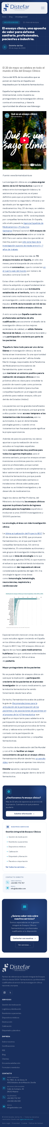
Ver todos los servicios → (16, 867)
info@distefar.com (14, 1107)
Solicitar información (23, 814)
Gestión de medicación (18, 837)
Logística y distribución (11, 1009)
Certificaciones (8, 1046)
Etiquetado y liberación (18, 856)
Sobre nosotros (8, 1042)
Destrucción (7, 1022)
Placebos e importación (18, 861)
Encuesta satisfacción (11, 1063)
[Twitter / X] (10, 992)
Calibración (13, 852)
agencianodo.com (26, 1119)
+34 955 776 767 (14, 1098)
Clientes (5, 1059)
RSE (3, 1050)
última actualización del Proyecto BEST (23, 533)
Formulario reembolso (11, 1067)
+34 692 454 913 (14, 1101)
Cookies (24, 1123)
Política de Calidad (36, 1123)
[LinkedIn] (4, 992)
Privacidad (16, 1123)
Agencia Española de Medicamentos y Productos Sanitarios (23, 227)
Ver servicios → (24, 945)
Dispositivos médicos (17, 847)
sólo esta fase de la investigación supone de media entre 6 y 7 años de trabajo (23, 246)
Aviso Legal (6, 1123)
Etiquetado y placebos (11, 1030)
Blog (11, 17)
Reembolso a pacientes (18, 842)
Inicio (4, 17)
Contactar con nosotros (23, 938)
